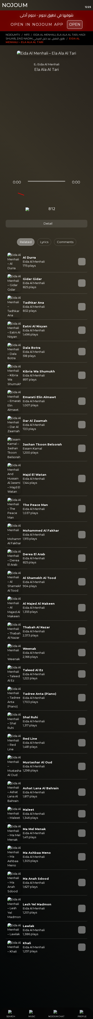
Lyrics (44, 242)
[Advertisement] (46, 127)
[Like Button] (64, 209)
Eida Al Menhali (48, 64)
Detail (47, 223)
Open (74, 24)
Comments (65, 242)
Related (26, 242)
